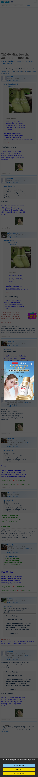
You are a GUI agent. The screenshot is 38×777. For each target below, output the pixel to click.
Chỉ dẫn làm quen (19, 765)
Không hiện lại (19, 773)
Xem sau (19, 769)
